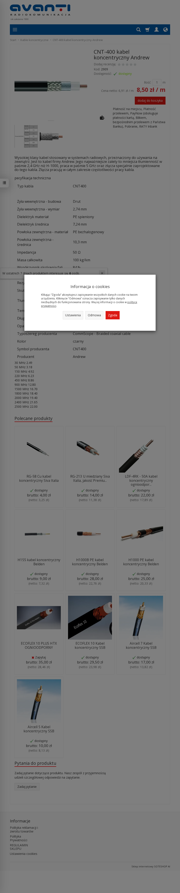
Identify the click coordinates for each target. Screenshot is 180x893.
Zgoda (112, 315)
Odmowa (94, 315)
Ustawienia (73, 315)
